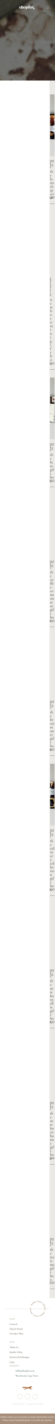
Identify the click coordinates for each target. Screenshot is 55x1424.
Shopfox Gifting (52, 164)
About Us (13, 1347)
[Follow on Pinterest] (35, 1396)
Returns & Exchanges (19, 1357)
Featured (13, 1324)
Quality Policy (16, 1352)
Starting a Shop (16, 1333)
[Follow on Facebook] (20, 1396)
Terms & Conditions (18, 1404)
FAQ (11, 1362)
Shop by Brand (15, 1328)
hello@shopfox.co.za (25, 1370)
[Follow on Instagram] (27, 1396)
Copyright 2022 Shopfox (35, 1404)
